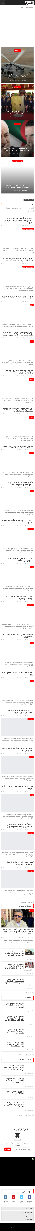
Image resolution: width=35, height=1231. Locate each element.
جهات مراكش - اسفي (17, 161)
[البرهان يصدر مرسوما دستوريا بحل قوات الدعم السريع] (17, 613)
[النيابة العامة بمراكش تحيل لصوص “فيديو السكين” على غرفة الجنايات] (29, 1004)
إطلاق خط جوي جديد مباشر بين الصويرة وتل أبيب (18, 521)
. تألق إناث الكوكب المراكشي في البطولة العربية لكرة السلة (20, 483)
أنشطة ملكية (17, 87)
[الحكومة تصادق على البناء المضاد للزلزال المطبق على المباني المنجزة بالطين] (17, 175)
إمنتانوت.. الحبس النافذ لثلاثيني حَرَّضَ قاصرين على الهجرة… (14, 1104)
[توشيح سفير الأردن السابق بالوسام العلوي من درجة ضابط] (17, 879)
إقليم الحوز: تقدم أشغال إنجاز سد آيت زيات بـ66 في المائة (19, 371)
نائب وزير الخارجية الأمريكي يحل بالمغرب (17, 446)
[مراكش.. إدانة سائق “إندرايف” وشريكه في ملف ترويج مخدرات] (29, 1030)
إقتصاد (8, 208)
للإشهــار (28, 1216)
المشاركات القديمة (27, 902)
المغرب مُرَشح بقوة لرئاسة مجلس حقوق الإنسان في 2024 (18, 749)
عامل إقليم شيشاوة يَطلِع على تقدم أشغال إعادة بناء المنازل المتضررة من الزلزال (19, 220)
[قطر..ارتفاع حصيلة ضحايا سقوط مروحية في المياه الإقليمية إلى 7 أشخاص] (17, 65)
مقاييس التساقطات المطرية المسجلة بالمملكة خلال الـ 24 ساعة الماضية (18, 259)
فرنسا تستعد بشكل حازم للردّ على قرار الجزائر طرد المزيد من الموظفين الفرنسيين (17, 149)
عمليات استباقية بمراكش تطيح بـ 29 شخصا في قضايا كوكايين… (14, 1067)
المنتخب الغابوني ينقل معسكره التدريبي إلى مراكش (21, 559)
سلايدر (31, 417)
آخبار (20, 208)
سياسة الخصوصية (26, 1212)
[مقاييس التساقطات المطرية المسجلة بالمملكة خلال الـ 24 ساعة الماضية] (17, 275)
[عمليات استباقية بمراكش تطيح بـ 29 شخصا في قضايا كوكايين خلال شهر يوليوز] (29, 1066)
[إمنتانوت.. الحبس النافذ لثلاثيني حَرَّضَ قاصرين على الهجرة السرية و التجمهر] (29, 1103)
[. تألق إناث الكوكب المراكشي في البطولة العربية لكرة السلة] (17, 499)
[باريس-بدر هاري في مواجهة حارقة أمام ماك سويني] (17, 651)
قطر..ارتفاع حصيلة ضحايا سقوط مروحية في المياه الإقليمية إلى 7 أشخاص (17, 76)
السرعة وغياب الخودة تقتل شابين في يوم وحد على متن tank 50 (14, 1044)
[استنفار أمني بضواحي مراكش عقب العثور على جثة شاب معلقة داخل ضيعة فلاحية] (29, 1017)
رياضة (31, 305)
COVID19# (31, 208)
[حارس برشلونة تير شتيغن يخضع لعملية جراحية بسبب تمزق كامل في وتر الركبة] (17, 349)
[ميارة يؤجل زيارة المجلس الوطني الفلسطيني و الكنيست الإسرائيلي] (17, 841)
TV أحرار (25, 208)
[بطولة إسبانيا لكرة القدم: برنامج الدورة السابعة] (17, 313)
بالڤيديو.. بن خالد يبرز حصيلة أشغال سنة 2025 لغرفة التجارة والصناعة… (14, 953)
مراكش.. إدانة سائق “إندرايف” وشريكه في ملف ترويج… (15, 1031)
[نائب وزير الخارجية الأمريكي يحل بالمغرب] (17, 461)
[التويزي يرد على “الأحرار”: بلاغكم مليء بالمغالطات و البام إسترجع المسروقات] (29, 1092)
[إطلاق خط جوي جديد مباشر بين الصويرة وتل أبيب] (17, 537)
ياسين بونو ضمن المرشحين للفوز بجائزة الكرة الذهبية (18, 787)
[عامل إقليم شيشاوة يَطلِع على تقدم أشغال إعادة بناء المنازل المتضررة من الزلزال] (17, 237)
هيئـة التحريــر (27, 1209)
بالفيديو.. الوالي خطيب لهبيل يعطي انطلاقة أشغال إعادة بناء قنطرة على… (18, 982)
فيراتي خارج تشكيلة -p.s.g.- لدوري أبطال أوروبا (17, 673)
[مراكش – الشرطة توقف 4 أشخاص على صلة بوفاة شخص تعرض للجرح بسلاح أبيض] (29, 1079)
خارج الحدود (17, 50)
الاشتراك (7, 1149)
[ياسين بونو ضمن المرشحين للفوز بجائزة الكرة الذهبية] (17, 803)
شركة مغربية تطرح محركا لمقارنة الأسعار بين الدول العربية (20, 711)
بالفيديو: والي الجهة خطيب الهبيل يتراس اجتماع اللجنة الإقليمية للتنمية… (18, 967)
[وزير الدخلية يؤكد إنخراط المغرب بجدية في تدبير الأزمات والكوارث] (17, 425)
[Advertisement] (17, 26)
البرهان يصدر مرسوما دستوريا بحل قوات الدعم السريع (20, 597)
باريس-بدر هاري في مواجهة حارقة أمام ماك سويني (18, 635)
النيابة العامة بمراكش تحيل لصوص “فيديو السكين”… (15, 1005)
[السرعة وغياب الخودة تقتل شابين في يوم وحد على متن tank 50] (29, 1043)
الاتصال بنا (28, 1219)
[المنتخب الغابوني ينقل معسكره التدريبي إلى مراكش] (17, 575)
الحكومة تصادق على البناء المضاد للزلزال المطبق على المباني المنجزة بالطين (17, 186)
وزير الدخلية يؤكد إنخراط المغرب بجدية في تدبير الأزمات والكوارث (18, 409)
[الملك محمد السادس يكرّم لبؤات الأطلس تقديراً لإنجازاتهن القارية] (17, 101)
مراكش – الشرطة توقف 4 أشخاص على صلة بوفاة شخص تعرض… (13, 1080)
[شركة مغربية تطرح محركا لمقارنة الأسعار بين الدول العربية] (17, 727)
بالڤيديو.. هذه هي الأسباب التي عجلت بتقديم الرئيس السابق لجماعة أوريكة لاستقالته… (18, 931)
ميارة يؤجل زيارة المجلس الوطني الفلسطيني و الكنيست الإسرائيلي (20, 825)
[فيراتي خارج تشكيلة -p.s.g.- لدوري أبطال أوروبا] (17, 689)
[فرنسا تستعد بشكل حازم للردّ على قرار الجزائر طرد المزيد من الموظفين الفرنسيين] (17, 138)
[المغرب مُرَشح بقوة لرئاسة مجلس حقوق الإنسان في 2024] (17, 765)
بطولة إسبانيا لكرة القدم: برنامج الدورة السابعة (18, 297)
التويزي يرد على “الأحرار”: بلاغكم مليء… (14, 1092)
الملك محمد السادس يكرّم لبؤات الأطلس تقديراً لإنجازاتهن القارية (17, 113)
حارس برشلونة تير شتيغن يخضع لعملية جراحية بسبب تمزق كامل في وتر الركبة (18, 333)
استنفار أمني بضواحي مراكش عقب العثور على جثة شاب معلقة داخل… (14, 1018)
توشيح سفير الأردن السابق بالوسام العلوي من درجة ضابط (20, 863)
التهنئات (24, 211)
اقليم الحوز (30, 211)
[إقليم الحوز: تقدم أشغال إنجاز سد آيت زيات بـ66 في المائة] (17, 387)
